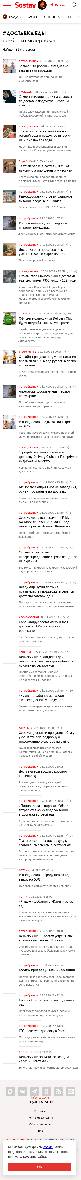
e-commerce (28, 313)
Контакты (40, 1111)
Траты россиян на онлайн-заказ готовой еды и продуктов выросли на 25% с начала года (45, 136)
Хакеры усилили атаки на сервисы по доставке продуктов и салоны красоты (45, 101)
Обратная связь (40, 1124)
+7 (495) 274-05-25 (40, 1102)
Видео (23, 161)
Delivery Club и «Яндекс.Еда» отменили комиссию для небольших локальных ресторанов (47, 661)
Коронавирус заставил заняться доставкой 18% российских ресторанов (43, 626)
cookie (48, 1147)
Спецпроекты (57, 16)
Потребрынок (29, 61)
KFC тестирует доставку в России (44, 1031)
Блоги (33, 16)
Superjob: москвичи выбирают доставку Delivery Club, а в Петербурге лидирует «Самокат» (48, 457)
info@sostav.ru (41, 1097)
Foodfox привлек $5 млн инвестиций (47, 970)
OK (39, 1167)
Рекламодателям (40, 1118)
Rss (40, 1131)
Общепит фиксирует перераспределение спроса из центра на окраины (48, 557)
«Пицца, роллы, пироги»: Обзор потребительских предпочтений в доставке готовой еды (43, 810)
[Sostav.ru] (26, 5)
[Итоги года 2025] (42, 5)
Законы (24, 728)
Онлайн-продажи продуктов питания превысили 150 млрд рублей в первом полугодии (48, 361)
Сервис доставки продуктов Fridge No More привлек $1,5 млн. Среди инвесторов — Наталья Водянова (45, 522)
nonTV (23, 896)
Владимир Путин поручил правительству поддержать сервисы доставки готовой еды (47, 592)
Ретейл (24, 870)
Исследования (29, 126)
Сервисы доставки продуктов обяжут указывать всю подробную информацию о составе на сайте (47, 737)
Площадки (26, 91)
